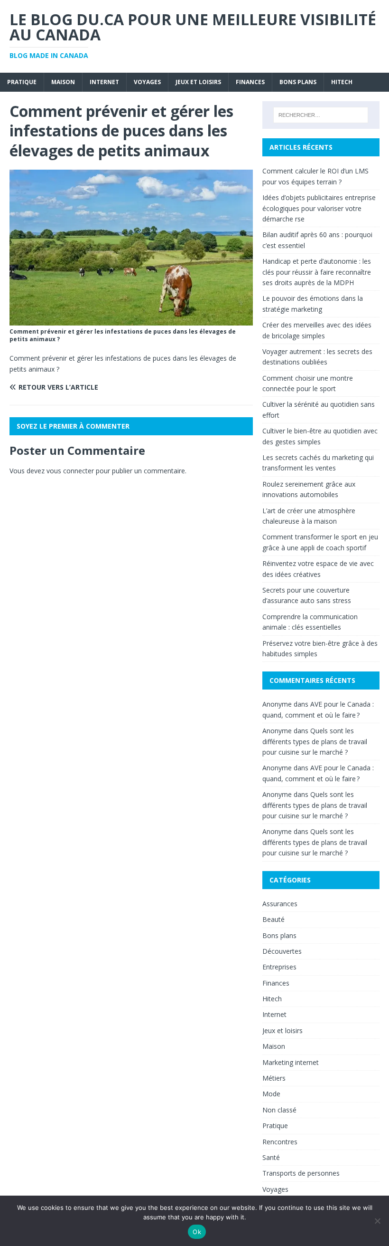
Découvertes (282, 951)
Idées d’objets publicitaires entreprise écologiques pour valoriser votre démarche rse (319, 208)
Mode (271, 1093)
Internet (104, 82)
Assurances (279, 903)
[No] (377, 1221)
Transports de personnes (301, 1173)
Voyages (147, 82)
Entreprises (279, 966)
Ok (197, 1232)
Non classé (279, 1109)
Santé (271, 1157)
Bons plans (297, 82)
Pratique (22, 82)
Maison (63, 82)
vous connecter (70, 470)
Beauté (273, 919)
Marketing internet (290, 1062)
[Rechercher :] (320, 115)
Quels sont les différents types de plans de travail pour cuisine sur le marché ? (314, 741)
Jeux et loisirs (198, 82)
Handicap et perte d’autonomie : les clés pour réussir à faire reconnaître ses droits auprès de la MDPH (316, 272)
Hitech (341, 82)
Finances (250, 82)
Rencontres (279, 1141)
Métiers (274, 1078)
